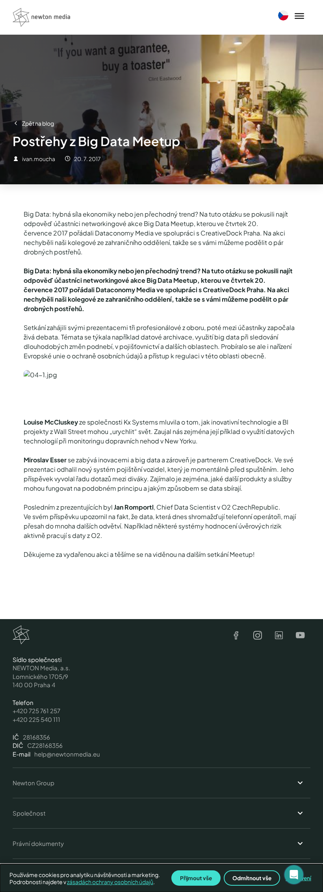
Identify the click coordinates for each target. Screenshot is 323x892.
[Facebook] (236, 635)
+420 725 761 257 (36, 710)
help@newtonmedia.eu (67, 754)
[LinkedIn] (279, 635)
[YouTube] (300, 635)
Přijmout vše (196, 878)
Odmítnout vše (251, 878)
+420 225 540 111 (36, 719)
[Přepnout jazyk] (283, 15)
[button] (293, 874)
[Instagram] (257, 635)
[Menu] (299, 16)
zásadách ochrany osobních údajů (110, 881)
